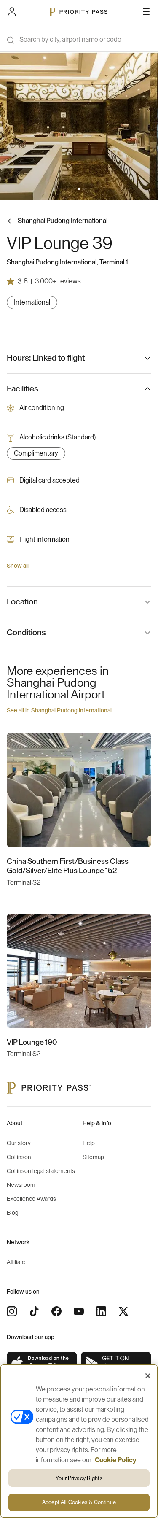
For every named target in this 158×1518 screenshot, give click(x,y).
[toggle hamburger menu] (146, 12)
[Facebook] (56, 1311)
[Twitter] (123, 1311)
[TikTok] (34, 1311)
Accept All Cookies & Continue (79, 1502)
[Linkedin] (101, 1311)
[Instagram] (12, 1311)
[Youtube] (79, 1311)
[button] (74, 189)
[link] (42, 1364)
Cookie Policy (116, 1460)
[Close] (148, 1376)
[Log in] (12, 12)
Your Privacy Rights (79, 1478)
